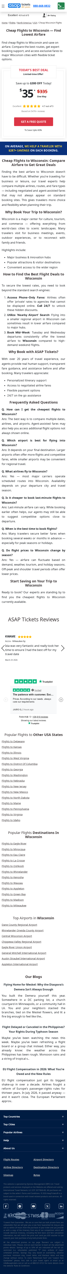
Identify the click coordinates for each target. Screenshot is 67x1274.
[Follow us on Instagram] (19, 1206)
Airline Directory (13, 1167)
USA (35, 22)
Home (5, 22)
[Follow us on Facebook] (5, 1206)
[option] (33, 648)
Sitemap (8, 1175)
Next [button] (63, 648)
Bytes (37, 1175)
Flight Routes (11, 1159)
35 (27, 93)
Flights (12, 22)
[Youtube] (33, 1206)
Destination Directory (46, 1167)
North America (24, 22)
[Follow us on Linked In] (61, 1206)
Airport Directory (44, 1159)
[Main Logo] (19, 5)
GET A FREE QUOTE (33, 122)
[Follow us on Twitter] (47, 1206)
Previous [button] (3, 648)
